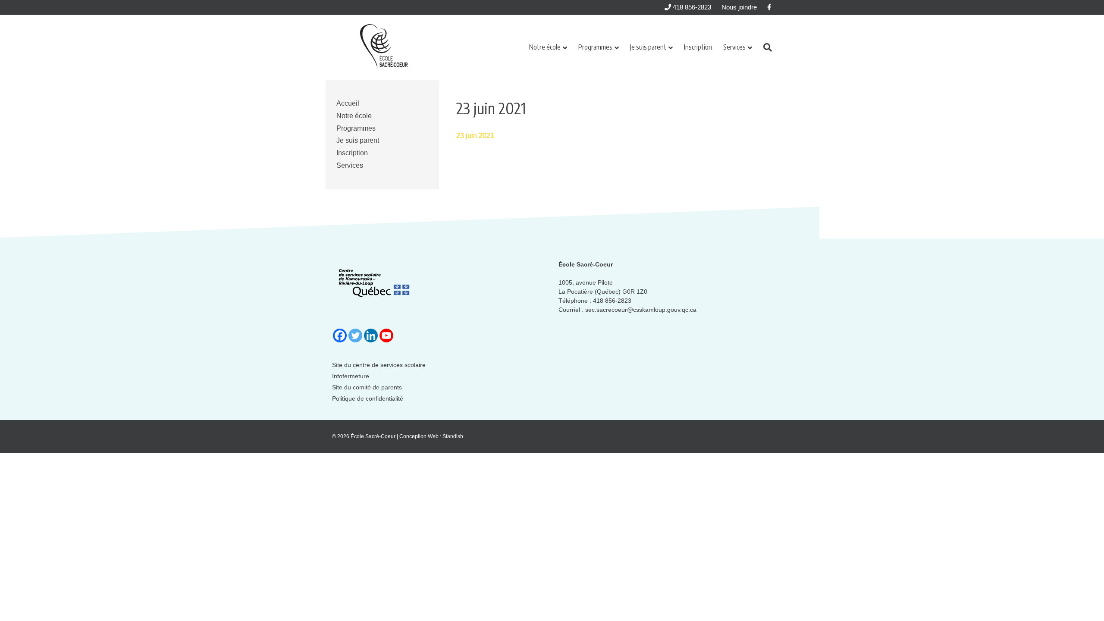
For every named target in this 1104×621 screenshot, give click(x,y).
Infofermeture (350, 376)
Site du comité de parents (367, 387)
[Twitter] (355, 335)
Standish (452, 436)
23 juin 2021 (475, 135)
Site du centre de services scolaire (379, 364)
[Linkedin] (371, 335)
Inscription (698, 47)
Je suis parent (648, 47)
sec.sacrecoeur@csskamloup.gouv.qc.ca (640, 309)
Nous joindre (739, 7)
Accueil (347, 103)
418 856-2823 (691, 7)
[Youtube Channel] (386, 335)
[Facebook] (340, 335)
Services (734, 47)
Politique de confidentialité (367, 398)
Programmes (595, 47)
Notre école (545, 47)
